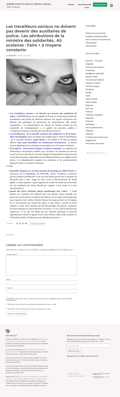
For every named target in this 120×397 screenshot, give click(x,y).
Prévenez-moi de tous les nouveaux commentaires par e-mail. (32, 304)
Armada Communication (101, 377)
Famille (88, 92)
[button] (111, 5)
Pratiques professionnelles (96, 36)
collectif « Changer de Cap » (37, 379)
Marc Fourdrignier (18, 136)
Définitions (90, 124)
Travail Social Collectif (95, 80)
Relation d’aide (92, 76)
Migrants (89, 105)
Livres (86, 7)
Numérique (90, 70)
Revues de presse (84, 4)
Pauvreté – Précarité (94, 61)
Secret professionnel (94, 127)
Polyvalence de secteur (95, 143)
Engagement (91, 140)
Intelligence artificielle (95, 73)
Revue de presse (24, 55)
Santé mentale (91, 99)
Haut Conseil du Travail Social (98, 39)
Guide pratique (100, 4)
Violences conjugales (94, 115)
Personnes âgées (92, 86)
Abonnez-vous (73, 351)
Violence (89, 111)
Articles (71, 4)
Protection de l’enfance (95, 67)
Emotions (89, 134)
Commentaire (12, 254)
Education (90, 118)
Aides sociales (91, 102)
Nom (8, 279)
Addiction (89, 131)
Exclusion (90, 121)
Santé (88, 96)
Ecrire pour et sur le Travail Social (29, 4)
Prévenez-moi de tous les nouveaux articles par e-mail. (29, 309)
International (91, 46)
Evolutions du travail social (97, 137)
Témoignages (91, 43)
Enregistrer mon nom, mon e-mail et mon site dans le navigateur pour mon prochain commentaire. (39, 299)
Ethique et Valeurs (93, 83)
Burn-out (89, 108)
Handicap (89, 89)
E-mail (9, 288)
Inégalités (90, 64)
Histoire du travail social (95, 33)
